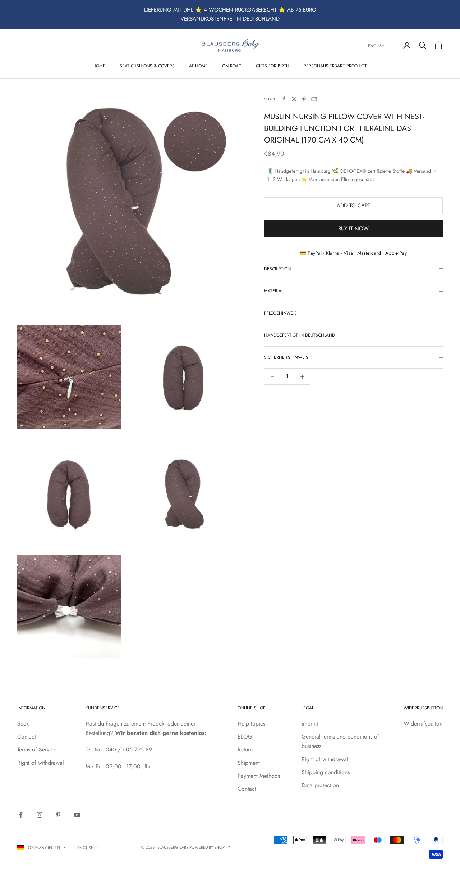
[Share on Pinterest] (304, 99)
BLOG (245, 736)
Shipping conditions (326, 772)
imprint (310, 723)
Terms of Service (36, 749)
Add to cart (353, 205)
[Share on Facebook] (284, 99)
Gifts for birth (272, 65)
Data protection (320, 785)
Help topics (251, 723)
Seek (23, 723)
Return (245, 749)
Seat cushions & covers (147, 65)
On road (232, 65)
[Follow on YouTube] (76, 814)
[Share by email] (314, 99)
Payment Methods (259, 776)
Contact (26, 736)
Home (99, 65)
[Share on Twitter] (294, 99)
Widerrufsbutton (423, 723)
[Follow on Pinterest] (58, 814)
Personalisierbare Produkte (336, 65)
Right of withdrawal (40, 763)
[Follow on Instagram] (39, 814)
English (376, 46)
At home (198, 65)
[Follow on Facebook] (20, 814)
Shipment (249, 763)
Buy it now (353, 228)
